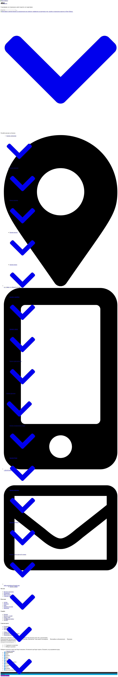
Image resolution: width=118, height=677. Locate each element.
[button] (60, 69)
